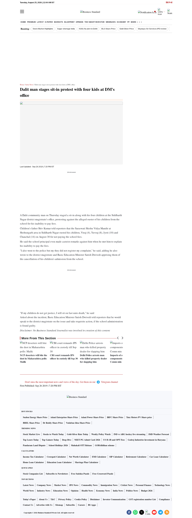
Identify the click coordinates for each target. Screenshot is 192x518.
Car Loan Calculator (159, 456)
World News (28, 490)
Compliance (164, 499)
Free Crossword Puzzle (102, 473)
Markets (58, 22)
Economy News (103, 490)
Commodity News (89, 485)
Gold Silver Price (127, 29)
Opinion (79, 22)
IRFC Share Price (115, 417)
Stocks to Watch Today (53, 434)
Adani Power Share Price (92, 417)
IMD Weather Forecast (158, 434)
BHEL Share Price (31, 422)
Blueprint (69, 22)
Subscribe (70, 504)
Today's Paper (29, 499)
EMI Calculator (99, 456)
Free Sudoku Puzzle (80, 473)
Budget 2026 (146, 490)
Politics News (132, 490)
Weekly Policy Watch (101, 434)
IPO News (73, 485)
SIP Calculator (116, 456)
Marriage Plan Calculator (86, 462)
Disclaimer (95, 499)
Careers (81, 504)
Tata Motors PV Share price (139, 417)
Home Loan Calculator (33, 462)
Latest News (28, 485)
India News (29, 84)
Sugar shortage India (66, 29)
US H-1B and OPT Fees (114, 439)
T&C (53, 499)
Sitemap (59, 504)
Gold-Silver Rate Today (77, 434)
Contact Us (28, 504)
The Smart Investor (94, 22)
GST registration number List (142, 499)
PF (128, 22)
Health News (87, 490)
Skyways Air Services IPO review (152, 29)
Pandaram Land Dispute (34, 445)
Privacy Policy (64, 499)
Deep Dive (66, 439)
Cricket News (127, 485)
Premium (31, 22)
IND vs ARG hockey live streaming (129, 434)
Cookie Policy (81, 499)
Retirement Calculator (136, 456)
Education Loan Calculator (59, 462)
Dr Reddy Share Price (53, 422)
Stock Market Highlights (43, 29)
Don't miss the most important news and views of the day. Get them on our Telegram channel (71, 381)
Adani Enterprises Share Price (64, 417)
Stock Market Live (31, 434)
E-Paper (49, 22)
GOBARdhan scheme (104, 445)
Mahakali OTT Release (81, 445)
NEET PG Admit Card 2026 (87, 439)
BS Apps (92, 504)
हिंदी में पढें (169, 2)
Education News (60, 490)
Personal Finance (143, 485)
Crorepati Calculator (56, 456)
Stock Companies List (33, 473)
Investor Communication (114, 499)
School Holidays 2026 (58, 445)
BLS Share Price (108, 29)
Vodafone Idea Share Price (78, 422)
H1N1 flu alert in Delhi (88, 29)
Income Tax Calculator (33, 456)
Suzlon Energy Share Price (35, 417)
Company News (44, 485)
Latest (40, 22)
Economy (121, 22)
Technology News (162, 485)
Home (23, 22)
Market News (60, 485)
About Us (43, 499)
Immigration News (109, 485)
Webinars (111, 22)
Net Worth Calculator (79, 456)
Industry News (43, 490)
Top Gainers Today (50, 439)
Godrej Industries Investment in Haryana (146, 439)
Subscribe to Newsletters (57, 473)
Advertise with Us (44, 504)
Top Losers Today (31, 439)
